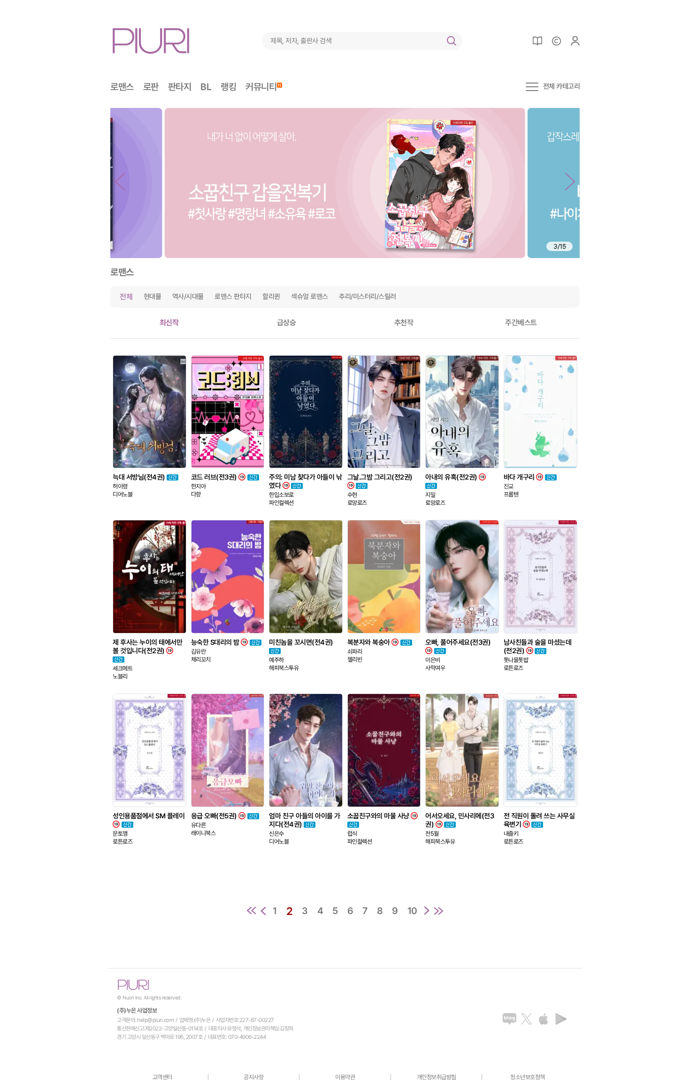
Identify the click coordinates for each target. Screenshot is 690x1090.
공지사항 (253, 1077)
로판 (151, 86)
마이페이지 (575, 41)
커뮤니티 (260, 86)
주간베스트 (521, 322)
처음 (252, 910)
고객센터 (162, 1077)
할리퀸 (271, 296)
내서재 (537, 41)
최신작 (169, 322)
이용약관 (345, 1077)
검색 (451, 41)
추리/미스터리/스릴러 (367, 296)
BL (205, 86)
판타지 (180, 86)
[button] (120, 182)
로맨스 (122, 86)
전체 (126, 296)
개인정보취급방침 (436, 1077)
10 (412, 910)
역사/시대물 (188, 296)
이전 (263, 910)
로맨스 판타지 (233, 296)
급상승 (286, 322)
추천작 (404, 322)
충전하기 (556, 41)
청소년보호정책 (527, 1077)
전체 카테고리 (561, 87)
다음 (426, 910)
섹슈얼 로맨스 (309, 296)
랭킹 (228, 86)
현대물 (152, 296)
